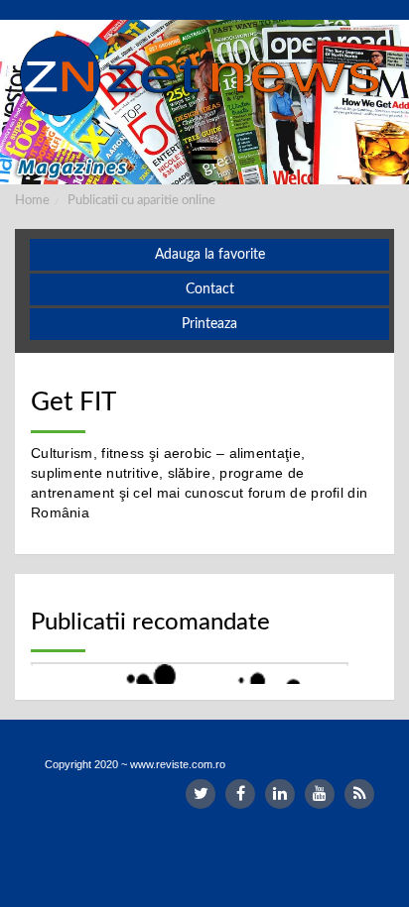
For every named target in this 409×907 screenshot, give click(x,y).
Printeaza (209, 324)
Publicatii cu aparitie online (141, 200)
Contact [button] (210, 289)
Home (32, 200)
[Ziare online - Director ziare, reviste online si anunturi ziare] (204, 76)
